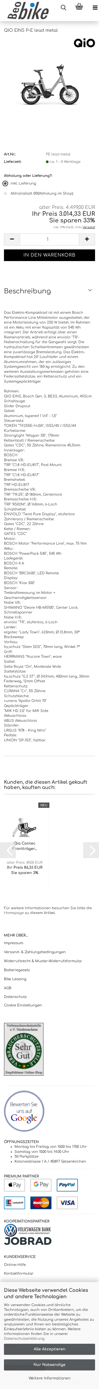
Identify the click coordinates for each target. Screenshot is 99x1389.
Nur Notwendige (49, 1365)
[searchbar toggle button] (63, 8)
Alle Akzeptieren (49, 1349)
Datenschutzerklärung (24, 1339)
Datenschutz (15, 997)
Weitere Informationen (49, 1378)
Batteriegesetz (17, 970)
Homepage (14, 913)
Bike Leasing (15, 979)
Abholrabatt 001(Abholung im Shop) (42, 193)
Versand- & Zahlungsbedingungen (35, 952)
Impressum (13, 943)
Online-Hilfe (15, 1265)
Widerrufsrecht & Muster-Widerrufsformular (43, 961)
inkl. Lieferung (23, 183)
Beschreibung (27, 291)
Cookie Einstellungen (23, 1005)
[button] (12, 239)
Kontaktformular (19, 1273)
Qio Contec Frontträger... (24, 846)
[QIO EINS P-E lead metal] (49, 78)
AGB (7, 988)
